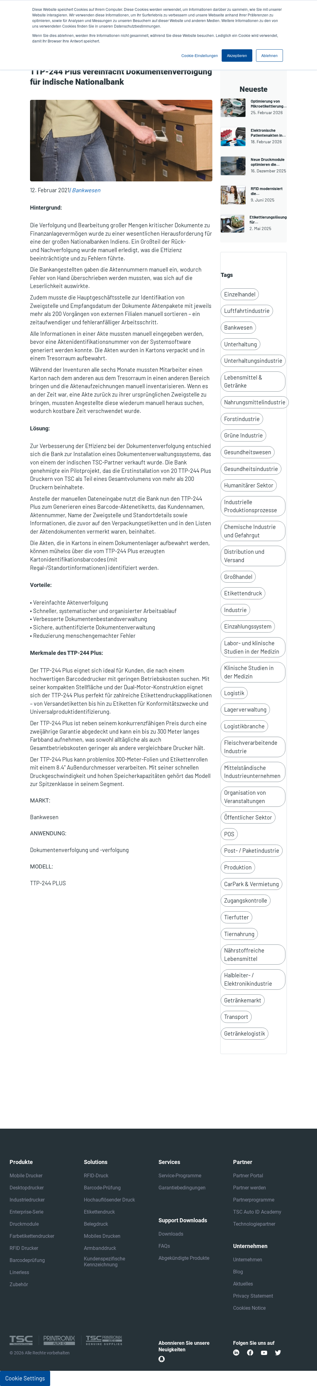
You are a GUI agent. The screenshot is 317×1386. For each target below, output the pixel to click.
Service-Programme (179, 1176)
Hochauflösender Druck (109, 1200)
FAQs (164, 1246)
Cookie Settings (25, 1378)
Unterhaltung (240, 344)
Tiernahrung (239, 934)
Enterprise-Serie (26, 1212)
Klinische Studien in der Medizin (249, 672)
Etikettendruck (243, 593)
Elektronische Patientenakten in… (268, 133)
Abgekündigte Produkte (183, 1258)
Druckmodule (24, 1224)
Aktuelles (243, 1284)
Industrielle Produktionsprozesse (250, 506)
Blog (238, 1272)
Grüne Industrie (243, 435)
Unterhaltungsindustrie (253, 360)
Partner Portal (248, 1176)
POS (229, 834)
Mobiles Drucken (102, 1236)
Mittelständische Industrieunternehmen (252, 772)
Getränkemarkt (242, 1000)
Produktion (238, 867)
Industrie (235, 609)
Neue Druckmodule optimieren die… (267, 162)
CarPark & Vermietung (251, 884)
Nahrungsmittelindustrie (254, 402)
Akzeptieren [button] (237, 55)
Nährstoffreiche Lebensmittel (244, 954)
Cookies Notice (249, 1308)
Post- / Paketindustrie (251, 850)
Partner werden (249, 1188)
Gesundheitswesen (247, 452)
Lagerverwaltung (245, 709)
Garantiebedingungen (182, 1188)
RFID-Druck (96, 1176)
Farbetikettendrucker (32, 1236)
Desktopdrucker (27, 1188)
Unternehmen (247, 1260)
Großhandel (238, 576)
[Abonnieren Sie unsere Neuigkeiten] (161, 1359)
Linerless (19, 1272)
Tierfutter (236, 917)
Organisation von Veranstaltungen (245, 796)
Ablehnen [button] (269, 55)
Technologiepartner (254, 1224)
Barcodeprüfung (27, 1260)
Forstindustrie (242, 418)
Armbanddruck (100, 1248)
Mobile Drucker (26, 1176)
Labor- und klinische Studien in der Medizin (251, 647)
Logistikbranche (244, 726)
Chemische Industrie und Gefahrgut (250, 531)
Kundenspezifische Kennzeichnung (104, 1262)
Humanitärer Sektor (248, 485)
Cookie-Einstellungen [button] (199, 55)
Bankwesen (86, 190)
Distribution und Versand (244, 555)
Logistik (234, 693)
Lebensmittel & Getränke (243, 381)
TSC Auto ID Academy (257, 1212)
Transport (236, 1016)
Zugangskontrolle (245, 900)
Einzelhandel (239, 294)
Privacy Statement (253, 1296)
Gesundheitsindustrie (251, 468)
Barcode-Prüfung (102, 1188)
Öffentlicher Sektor (248, 817)
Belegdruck (96, 1224)
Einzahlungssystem (247, 626)
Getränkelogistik (244, 1033)
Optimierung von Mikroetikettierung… (269, 104)
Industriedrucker (27, 1200)
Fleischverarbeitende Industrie (250, 746)
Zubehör (19, 1284)
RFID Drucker (24, 1248)
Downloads (170, 1234)
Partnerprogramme (253, 1200)
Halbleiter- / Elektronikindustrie (248, 979)
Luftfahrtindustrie (247, 310)
